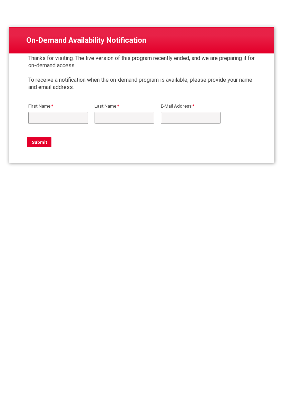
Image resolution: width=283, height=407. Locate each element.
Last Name (105, 106)
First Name (39, 106)
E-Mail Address (176, 106)
